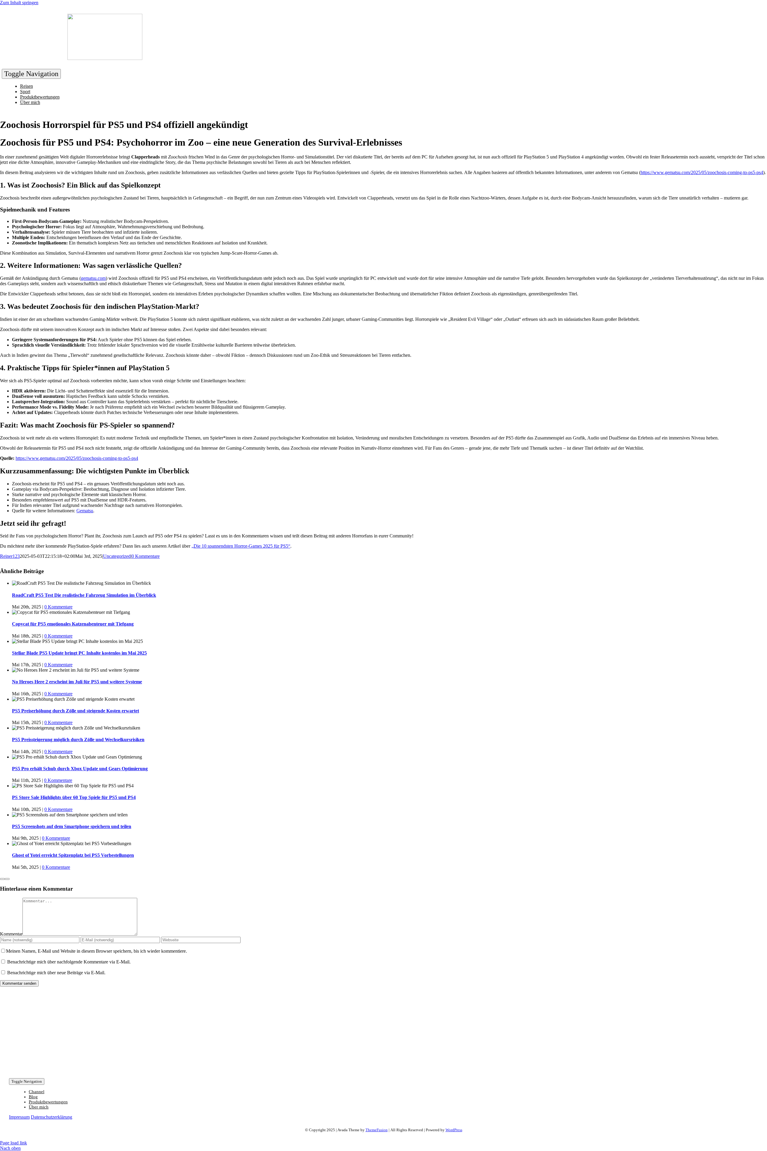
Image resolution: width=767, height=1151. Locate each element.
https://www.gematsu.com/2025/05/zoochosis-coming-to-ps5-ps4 (702, 172)
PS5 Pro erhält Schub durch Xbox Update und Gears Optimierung (80, 768)
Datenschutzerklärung (51, 1117)
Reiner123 (10, 556)
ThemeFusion (377, 1130)
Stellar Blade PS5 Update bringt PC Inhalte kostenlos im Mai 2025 (79, 652)
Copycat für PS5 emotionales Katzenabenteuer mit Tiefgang (73, 623)
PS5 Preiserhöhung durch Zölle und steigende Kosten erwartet (75, 710)
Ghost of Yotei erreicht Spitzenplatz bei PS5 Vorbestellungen (73, 855)
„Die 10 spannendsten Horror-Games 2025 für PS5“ (240, 546)
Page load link (13, 1142)
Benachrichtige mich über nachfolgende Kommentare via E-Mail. (69, 961)
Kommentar (11, 933)
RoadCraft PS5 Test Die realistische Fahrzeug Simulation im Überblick (84, 595)
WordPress (454, 1130)
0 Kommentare (146, 556)
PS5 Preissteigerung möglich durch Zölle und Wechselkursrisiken (78, 739)
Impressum (19, 1117)
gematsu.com (93, 278)
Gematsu (84, 510)
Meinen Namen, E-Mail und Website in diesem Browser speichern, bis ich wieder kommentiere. (96, 951)
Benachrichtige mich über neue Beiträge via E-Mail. (56, 972)
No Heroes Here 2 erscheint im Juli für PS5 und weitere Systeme (77, 681)
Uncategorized (117, 556)
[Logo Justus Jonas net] (104, 58)
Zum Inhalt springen (19, 2)
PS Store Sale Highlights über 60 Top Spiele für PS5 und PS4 (74, 797)
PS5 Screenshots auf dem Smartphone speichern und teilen (71, 826)
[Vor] (7, 879)
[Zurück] (2, 879)
